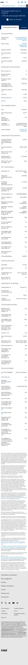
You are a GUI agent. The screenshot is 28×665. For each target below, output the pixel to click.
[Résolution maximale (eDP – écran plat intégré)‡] (7, 214)
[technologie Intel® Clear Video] (9, 248)
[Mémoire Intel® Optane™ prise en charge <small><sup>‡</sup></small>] (7, 311)
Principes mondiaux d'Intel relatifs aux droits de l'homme (13, 633)
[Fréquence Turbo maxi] (5, 80)
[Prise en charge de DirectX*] (7, 223)
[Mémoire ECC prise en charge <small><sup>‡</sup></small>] (8, 162)
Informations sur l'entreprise (9, 575)
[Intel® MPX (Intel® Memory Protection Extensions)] (9, 395)
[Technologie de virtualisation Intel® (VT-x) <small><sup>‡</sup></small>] (6, 426)
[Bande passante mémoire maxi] (10, 157)
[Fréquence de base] (2, 91)
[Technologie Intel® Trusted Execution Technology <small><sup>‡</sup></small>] (9, 404)
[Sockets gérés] (10, 287)
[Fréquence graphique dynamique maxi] (12, 184)
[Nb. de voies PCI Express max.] (9, 278)
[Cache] (6, 94)
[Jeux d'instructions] (2, 337)
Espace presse (5, 593)
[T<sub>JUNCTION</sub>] (7, 295)
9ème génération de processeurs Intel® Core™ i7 (21, 39)
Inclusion (3, 582)
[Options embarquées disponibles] (9, 120)
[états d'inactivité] (12, 345)
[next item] (27, 5)
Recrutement (5, 597)
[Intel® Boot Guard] (2, 414)
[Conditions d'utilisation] (9, 125)
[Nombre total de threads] (7, 75)
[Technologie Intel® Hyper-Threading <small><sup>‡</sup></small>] (2, 322)
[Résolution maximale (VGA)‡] (6, 218)
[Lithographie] (9, 57)
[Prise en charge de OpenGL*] (7, 228)
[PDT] (5, 101)
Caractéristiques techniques (10, 27)
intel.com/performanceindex (7, 628)
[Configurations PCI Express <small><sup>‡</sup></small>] (7, 274)
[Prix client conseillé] (2, 62)
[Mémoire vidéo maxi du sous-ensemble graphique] (8, 190)
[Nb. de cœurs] (10, 71)
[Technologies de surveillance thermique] (8, 357)
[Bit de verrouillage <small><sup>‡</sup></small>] (2, 409)
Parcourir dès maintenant (23, 130)
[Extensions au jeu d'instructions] (10, 342)
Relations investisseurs (7, 586)
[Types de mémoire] (2, 148)
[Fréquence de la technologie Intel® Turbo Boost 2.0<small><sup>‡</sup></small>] (12, 86)
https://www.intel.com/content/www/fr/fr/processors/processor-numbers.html (14, 498)
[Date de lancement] (2, 114)
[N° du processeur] (2, 54)
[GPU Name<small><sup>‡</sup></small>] (9, 171)
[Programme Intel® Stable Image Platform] (7, 420)
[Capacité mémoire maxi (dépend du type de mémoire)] (2, 143)
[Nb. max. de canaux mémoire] (7, 153)
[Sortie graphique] (12, 194)
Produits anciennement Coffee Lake (23, 45)
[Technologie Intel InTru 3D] (7, 239)
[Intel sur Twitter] (5, 603)
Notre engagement (6, 578)
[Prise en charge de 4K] (4, 198)
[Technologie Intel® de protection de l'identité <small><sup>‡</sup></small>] (8, 363)
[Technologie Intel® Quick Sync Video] (2, 234)
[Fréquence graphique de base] (2, 178)
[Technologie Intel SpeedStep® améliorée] (8, 351)
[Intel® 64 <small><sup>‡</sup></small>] (8, 333)
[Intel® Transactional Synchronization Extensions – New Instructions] (9, 329)
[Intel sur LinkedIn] (9, 603)
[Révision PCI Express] (2, 269)
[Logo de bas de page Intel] (4, 650)
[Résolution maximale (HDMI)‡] (7, 203)
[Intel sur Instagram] (17, 603)
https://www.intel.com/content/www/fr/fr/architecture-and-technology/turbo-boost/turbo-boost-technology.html (13, 542)
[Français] (22, 2)
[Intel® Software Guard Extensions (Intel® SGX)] (9, 389)
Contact (3, 589)
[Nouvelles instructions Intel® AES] (5, 383)
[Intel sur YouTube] (13, 603)
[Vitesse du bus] (10, 97)
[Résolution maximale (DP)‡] (5, 208)
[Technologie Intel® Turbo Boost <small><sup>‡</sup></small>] (10, 316)
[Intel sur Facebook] (2, 603)
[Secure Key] (9, 377)
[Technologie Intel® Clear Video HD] (11, 243)
